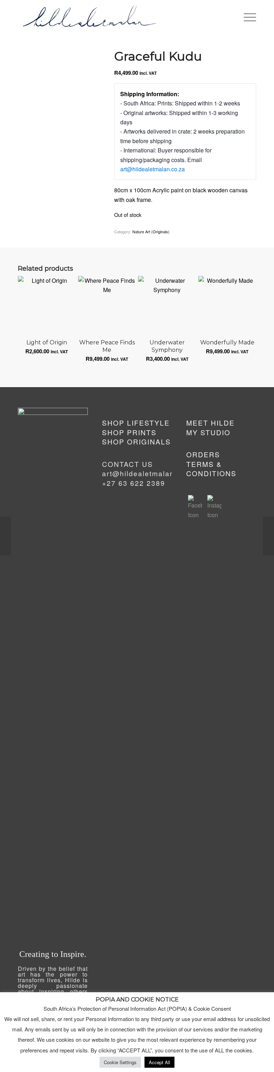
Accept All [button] (159, 1062)
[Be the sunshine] (5, 536)
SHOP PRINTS (129, 432)
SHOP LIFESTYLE (136, 422)
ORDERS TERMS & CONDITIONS (211, 463)
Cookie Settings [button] (120, 1062)
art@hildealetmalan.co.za (152, 169)
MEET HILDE (210, 422)
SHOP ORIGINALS (136, 441)
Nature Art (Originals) (150, 231)
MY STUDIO (208, 432)
